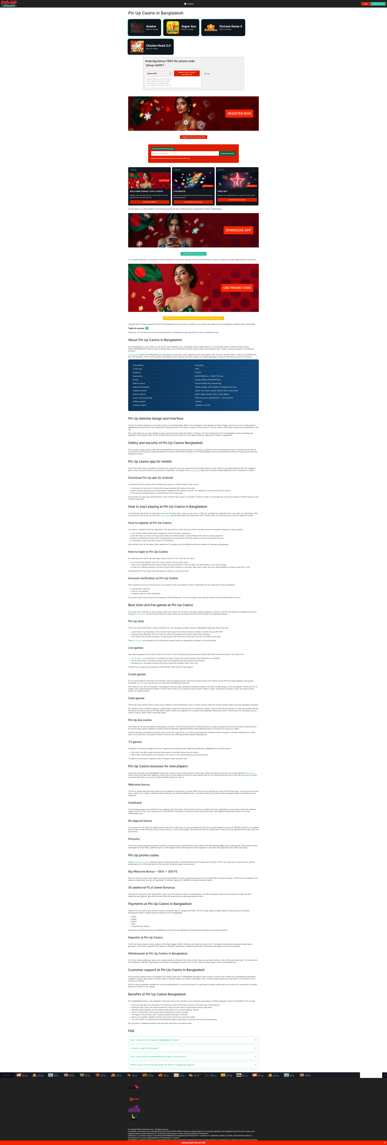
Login (366, 4)
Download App (378, 4)
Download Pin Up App (194, 1143)
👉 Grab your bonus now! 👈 (206, 585)
